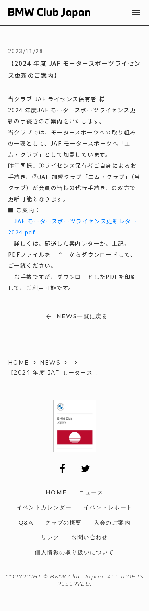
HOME (18, 362)
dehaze (136, 12)
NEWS (50, 362)
